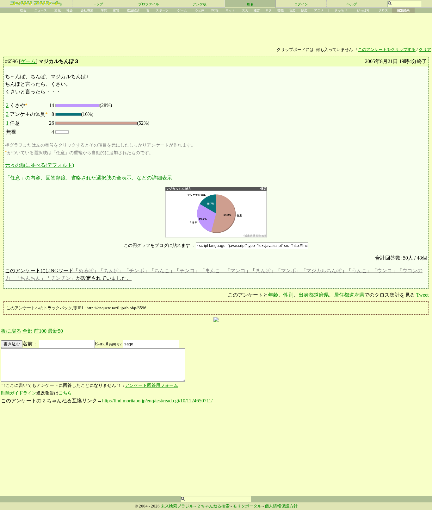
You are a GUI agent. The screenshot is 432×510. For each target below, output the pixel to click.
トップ (98, 4)
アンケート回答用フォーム (151, 385)
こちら (65, 393)
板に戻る (11, 331)
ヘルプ (352, 4)
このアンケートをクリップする (387, 49)
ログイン (301, 4)
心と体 (199, 10)
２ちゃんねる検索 (213, 506)
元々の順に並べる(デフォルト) (39, 165)
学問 (104, 10)
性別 (288, 295)
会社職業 (87, 10)
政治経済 (133, 10)
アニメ (319, 10)
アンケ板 (200, 4)
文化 (57, 10)
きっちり (341, 10)
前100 (40, 331)
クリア (425, 49)
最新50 (55, 331)
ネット (230, 10)
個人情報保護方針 (281, 506)
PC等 (215, 10)
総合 (23, 10)
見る (250, 4)
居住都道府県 (349, 295)
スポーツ (162, 10)
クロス (383, 10)
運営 (257, 10)
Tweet (422, 295)
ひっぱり (363, 10)
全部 (27, 331)
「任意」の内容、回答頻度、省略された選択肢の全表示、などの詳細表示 (88, 177)
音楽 (292, 10)
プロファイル (148, 4)
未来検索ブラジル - (179, 506)
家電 (116, 10)
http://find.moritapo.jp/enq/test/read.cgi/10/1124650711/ (157, 400)
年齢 (273, 295)
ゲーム (182, 10)
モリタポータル (247, 506)
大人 (245, 10)
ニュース (40, 10)
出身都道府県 (314, 295)
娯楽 (304, 10)
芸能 (280, 10)
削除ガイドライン (18, 393)
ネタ (268, 10)
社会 (69, 10)
